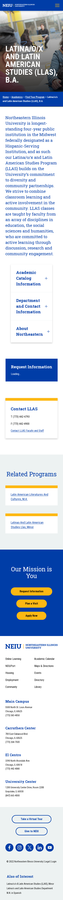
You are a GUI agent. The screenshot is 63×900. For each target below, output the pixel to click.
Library (37, 687)
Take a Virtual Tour (32, 819)
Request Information (31, 591)
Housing (9, 672)
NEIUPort (10, 666)
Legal (47, 861)
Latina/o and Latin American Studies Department (30, 888)
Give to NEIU (32, 831)
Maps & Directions (44, 666)
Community (11, 687)
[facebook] (9, 847)
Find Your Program (35, 97)
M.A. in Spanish (14, 893)
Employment (11, 680)
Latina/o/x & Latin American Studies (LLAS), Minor (30, 883)
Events (37, 672)
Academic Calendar (44, 658)
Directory (39, 680)
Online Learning (13, 658)
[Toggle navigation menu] (57, 5)
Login (53, 861)
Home (6, 97)
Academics (17, 97)
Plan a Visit (31, 603)
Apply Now (31, 615)
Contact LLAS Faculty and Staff (27, 430)
